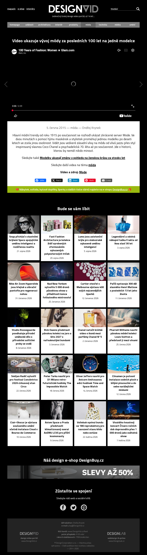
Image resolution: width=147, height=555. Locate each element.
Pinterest (84, 507)
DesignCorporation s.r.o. (66, 542)
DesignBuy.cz (120, 189)
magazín (11, 8)
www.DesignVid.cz (29, 541)
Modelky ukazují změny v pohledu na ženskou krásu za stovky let (82, 157)
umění (132, 24)
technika (103, 24)
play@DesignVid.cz (76, 525)
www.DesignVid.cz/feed (78, 531)
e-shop (21, 8)
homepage (15, 24)
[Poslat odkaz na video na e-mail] (106, 179)
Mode (83, 172)
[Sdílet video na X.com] (57, 179)
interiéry (30, 8)
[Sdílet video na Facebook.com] (40, 179)
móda (88, 24)
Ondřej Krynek (91, 127)
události (29, 24)
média (118, 24)
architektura (44, 24)
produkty (73, 24)
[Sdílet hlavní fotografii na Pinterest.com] (90, 179)
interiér (58, 24)
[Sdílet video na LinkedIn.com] (73, 179)
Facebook (63, 507)
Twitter (73, 507)
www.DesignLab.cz (116, 541)
